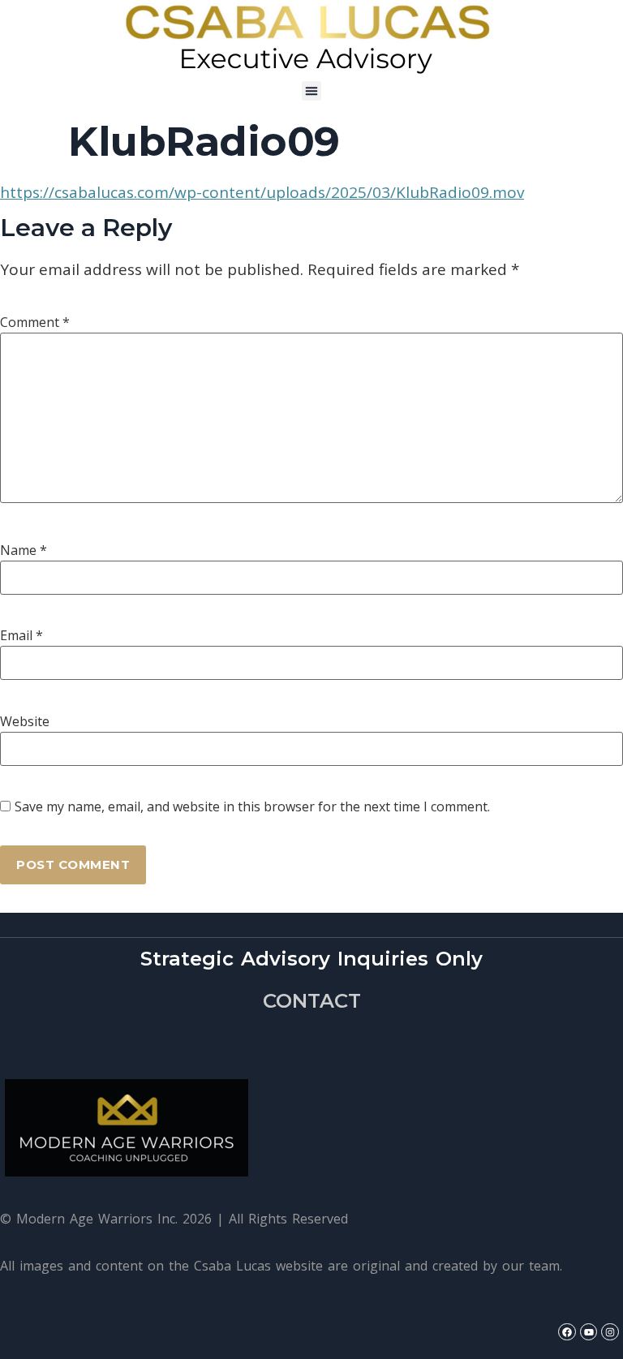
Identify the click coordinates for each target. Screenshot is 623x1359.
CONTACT (312, 1001)
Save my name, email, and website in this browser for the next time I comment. (252, 806)
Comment (35, 322)
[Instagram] (610, 1332)
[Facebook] (567, 1332)
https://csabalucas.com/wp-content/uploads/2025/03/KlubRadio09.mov (262, 192)
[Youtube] (589, 1332)
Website (24, 721)
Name (23, 550)
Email (21, 635)
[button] (311, 91)
